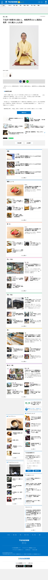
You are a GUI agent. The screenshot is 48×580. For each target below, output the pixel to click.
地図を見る (24, 112)
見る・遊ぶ (15, 5)
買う (21, 5)
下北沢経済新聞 (11, 2)
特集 (38, 5)
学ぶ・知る (33, 5)
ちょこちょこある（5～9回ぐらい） (33, 463)
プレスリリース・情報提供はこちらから (29, 547)
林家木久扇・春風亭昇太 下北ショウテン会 (34, 132)
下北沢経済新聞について (17, 547)
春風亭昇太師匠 (8, 91)
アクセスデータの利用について (18, 549)
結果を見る (37, 470)
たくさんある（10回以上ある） (33, 460)
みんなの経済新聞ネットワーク (24, 559)
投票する (29, 470)
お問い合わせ (28, 549)
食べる (10, 5)
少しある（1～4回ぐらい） (32, 465)
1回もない (29, 467)
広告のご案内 (35, 549)
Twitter (42, 2)
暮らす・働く (26, 5)
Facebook (39, 2)
